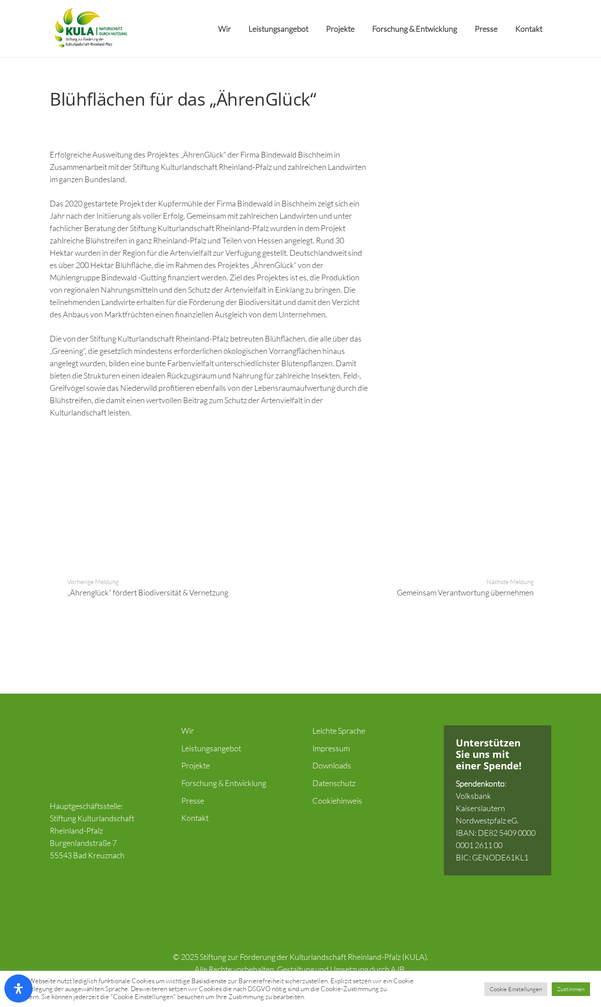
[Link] (90, 28)
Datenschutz (333, 783)
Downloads (331, 765)
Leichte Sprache (338, 730)
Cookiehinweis (337, 800)
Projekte (195, 765)
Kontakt (195, 818)
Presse (192, 800)
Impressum (331, 748)
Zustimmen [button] (571, 988)
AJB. (399, 969)
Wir (187, 730)
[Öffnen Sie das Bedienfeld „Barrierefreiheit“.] (18, 988)
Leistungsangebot (211, 748)
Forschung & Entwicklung (223, 783)
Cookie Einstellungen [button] (516, 988)
